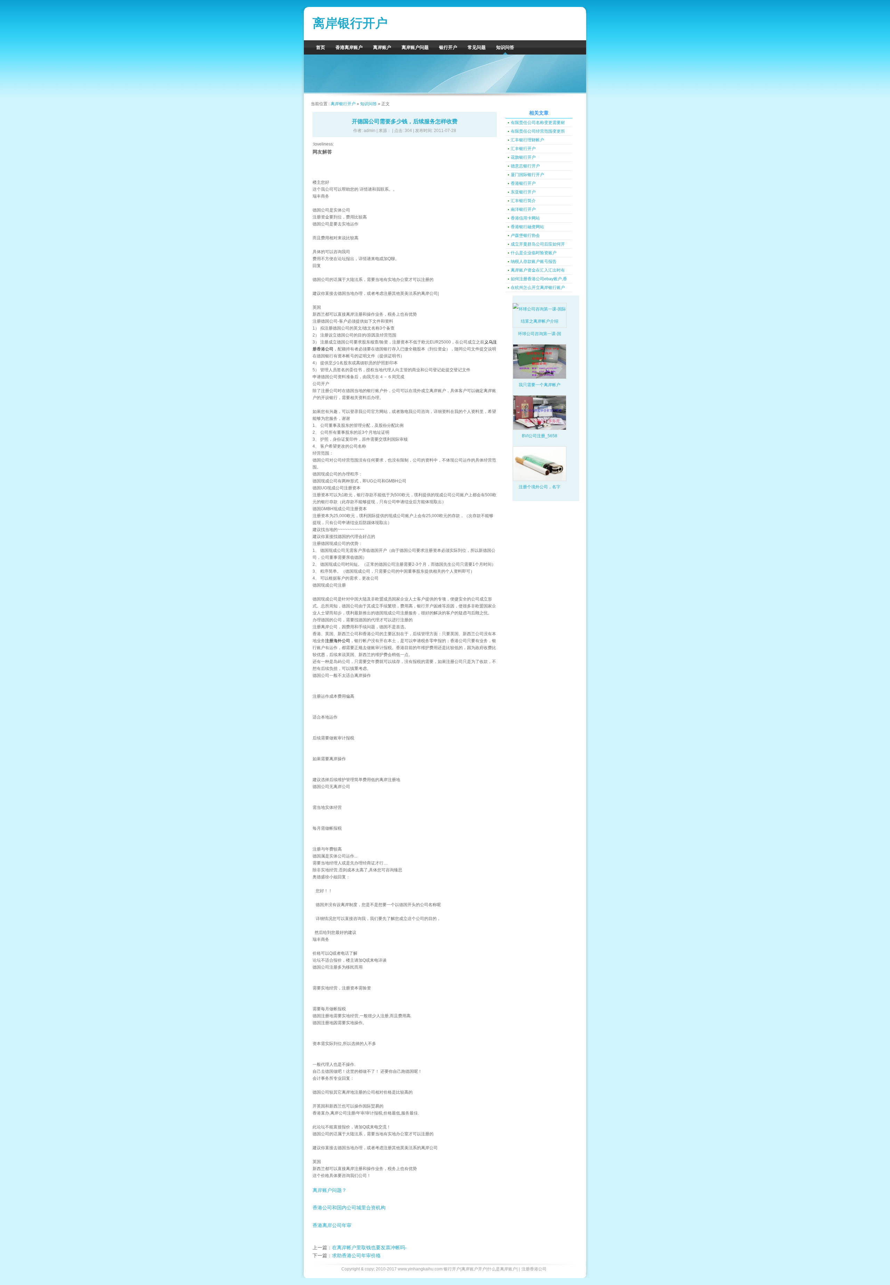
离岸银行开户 (350, 23)
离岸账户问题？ (330, 1190)
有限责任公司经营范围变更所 (538, 131)
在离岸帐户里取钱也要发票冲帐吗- (369, 1247)
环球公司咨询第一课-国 (539, 333)
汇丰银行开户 (523, 148)
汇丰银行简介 (523, 200)
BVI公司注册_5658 (539, 435)
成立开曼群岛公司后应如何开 (538, 244)
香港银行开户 (523, 183)
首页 (320, 47)
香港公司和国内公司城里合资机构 (349, 1207)
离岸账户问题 (415, 47)
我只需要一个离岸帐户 (539, 384)
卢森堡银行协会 (525, 235)
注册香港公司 (534, 1269)
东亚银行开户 (523, 192)
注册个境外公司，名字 (539, 486)
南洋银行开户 (523, 209)
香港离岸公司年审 (332, 1225)
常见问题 (477, 47)
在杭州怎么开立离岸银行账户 (538, 287)
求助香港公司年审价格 (356, 1255)
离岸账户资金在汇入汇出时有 (538, 270)
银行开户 (448, 47)
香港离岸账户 (349, 47)
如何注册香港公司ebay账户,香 (539, 278)
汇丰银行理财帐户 (527, 140)
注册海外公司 (337, 640)
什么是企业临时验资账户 (534, 252)
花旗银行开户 (523, 157)
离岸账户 (382, 47)
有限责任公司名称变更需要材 (538, 122)
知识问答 (505, 47)
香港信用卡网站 (525, 218)
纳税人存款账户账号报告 (534, 261)
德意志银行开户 (525, 166)
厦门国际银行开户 (527, 174)
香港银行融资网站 (527, 226)
